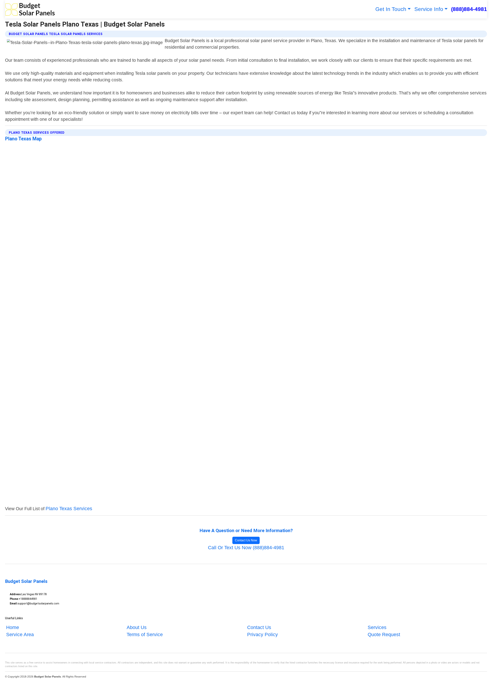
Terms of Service (145, 634)
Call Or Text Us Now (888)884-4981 (246, 547)
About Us (137, 627)
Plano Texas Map (23, 139)
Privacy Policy (262, 634)
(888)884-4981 (469, 9)
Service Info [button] (428, 9)
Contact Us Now (246, 540)
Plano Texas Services (69, 508)
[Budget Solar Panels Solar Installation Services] (30, 9)
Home (12, 627)
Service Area (20, 634)
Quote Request (384, 634)
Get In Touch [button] (390, 9)
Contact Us (259, 627)
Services (377, 627)
